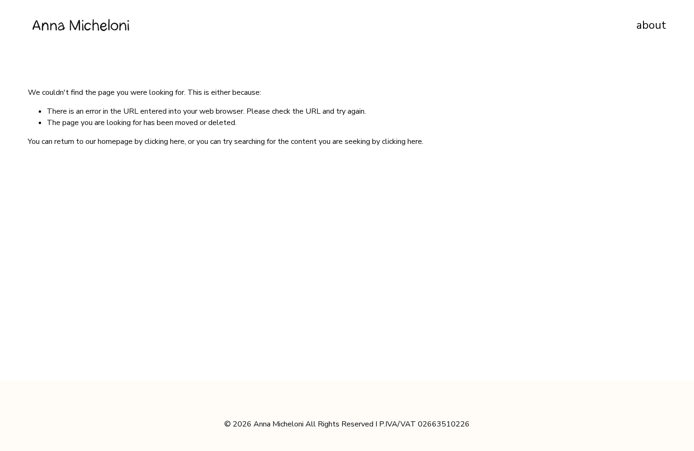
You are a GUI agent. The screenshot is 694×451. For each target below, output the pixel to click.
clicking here (164, 141)
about (651, 25)
